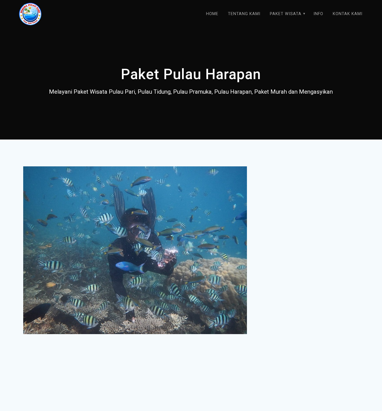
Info (318, 13)
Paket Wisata (285, 13)
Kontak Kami (347, 13)
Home (212, 13)
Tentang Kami (244, 13)
